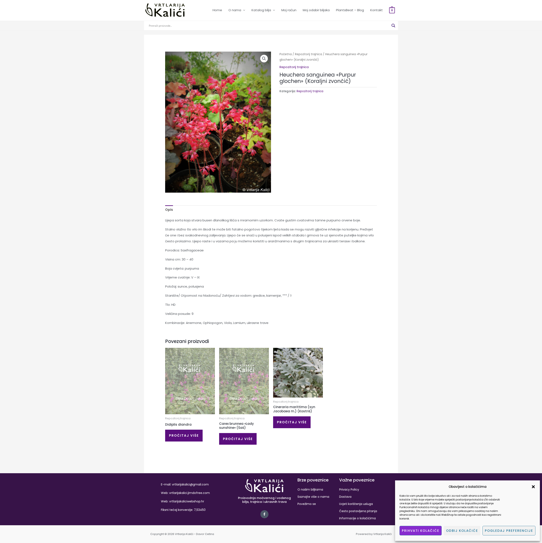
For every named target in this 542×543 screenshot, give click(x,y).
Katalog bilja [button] (261, 10)
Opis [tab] (169, 209)
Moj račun (288, 10)
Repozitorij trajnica (308, 54)
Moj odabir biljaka (316, 10)
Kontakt (376, 10)
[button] (533, 487)
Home (217, 10)
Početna (285, 54)
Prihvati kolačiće (420, 530)
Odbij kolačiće (462, 530)
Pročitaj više (184, 435)
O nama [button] (234, 10)
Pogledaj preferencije (509, 530)
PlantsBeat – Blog (350, 10)
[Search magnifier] (393, 26)
